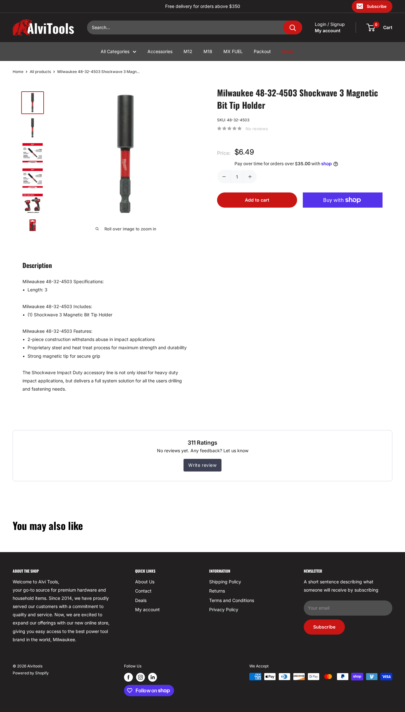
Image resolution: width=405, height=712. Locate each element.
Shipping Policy (225, 581)
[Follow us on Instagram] (140, 677)
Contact (143, 590)
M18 (207, 51)
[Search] (292, 27)
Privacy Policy (223, 609)
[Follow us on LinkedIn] (152, 677)
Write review (202, 465)
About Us (144, 581)
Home (18, 71)
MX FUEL (233, 51)
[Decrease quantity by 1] (224, 176)
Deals (287, 51)
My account (327, 30)
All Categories (115, 51)
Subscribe (377, 6)
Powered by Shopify (31, 673)
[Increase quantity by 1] (250, 176)
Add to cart (257, 200)
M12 (188, 51)
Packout (262, 51)
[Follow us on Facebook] (128, 677)
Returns (217, 590)
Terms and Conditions (231, 600)
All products (40, 71)
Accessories (159, 51)
